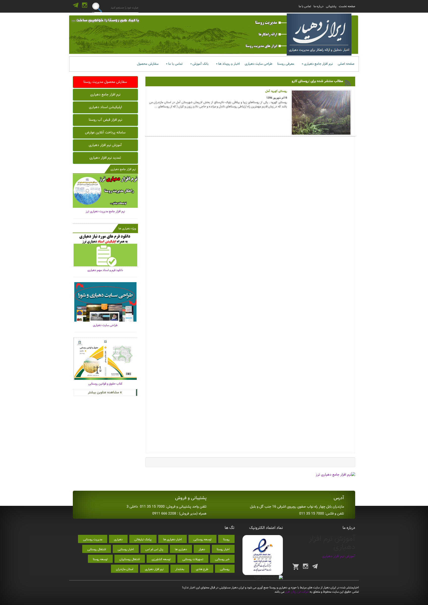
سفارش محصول (148, 63)
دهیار (202, 549)
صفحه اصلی (346, 63)
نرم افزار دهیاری (154, 569)
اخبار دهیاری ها (172, 539)
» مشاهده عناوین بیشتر (105, 392)
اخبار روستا (223, 549)
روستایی (225, 569)
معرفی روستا (285, 63)
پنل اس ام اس (154, 549)
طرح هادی (202, 569)
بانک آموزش (200, 63)
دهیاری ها (181, 549)
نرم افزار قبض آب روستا (105, 119)
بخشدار (179, 569)
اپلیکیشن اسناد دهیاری (105, 107)
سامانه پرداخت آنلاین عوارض (105, 132)
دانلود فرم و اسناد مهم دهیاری (105, 270)
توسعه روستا (100, 559)
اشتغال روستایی (96, 549)
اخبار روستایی (126, 549)
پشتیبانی (331, 6)
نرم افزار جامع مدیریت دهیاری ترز (105, 211)
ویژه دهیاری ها (127, 228)
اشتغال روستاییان (129, 559)
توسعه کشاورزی (161, 559)
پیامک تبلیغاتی (143, 539)
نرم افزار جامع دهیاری (318, 63)
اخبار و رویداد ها (229, 63)
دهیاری (118, 539)
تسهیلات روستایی (192, 559)
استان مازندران (124, 569)
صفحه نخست (347, 6)
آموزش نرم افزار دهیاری (105, 145)
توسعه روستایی (202, 539)
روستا (226, 539)
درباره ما (318, 6)
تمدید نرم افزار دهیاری (105, 157)
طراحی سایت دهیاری (258, 63)
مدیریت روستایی (92, 539)
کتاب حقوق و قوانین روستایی (105, 383)
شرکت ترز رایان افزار (296, 591)
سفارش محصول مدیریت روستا (105, 82)
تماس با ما (305, 6)
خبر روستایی (222, 559)
